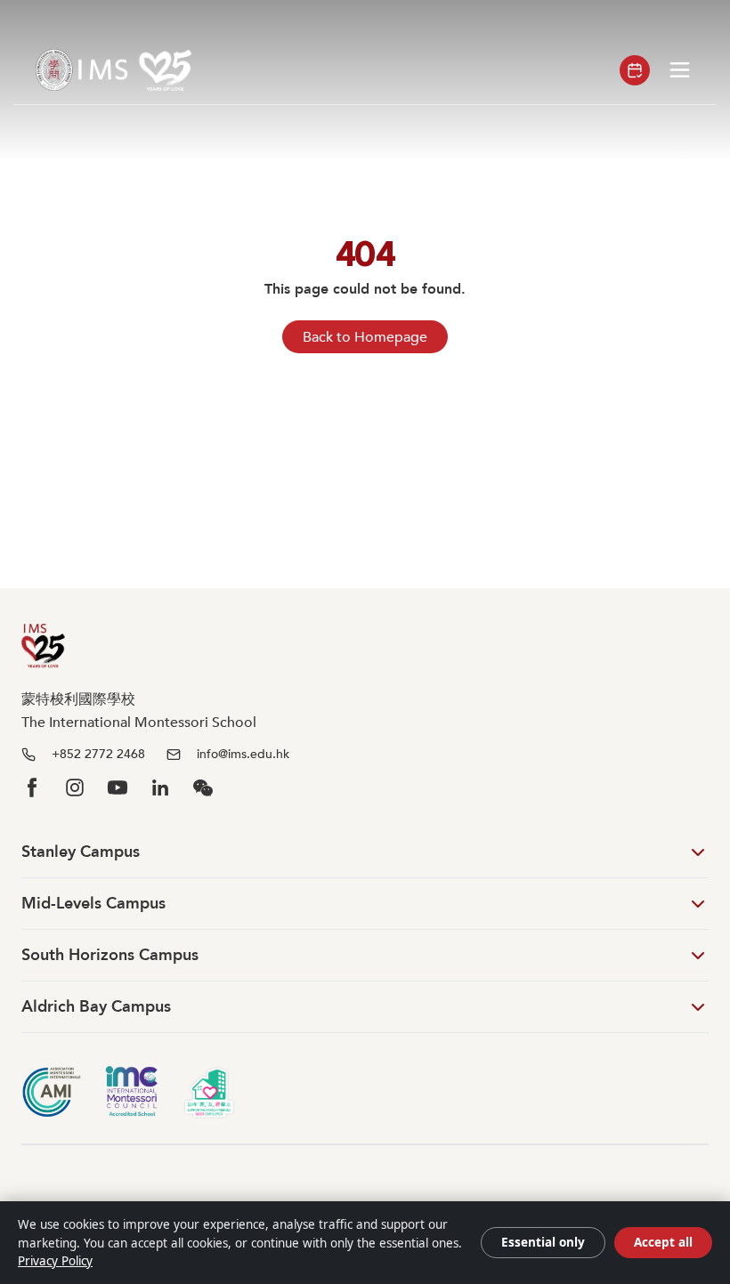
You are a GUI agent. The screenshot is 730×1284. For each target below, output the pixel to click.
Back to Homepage (365, 337)
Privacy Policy (55, 1261)
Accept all (663, 1242)
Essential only (543, 1242)
